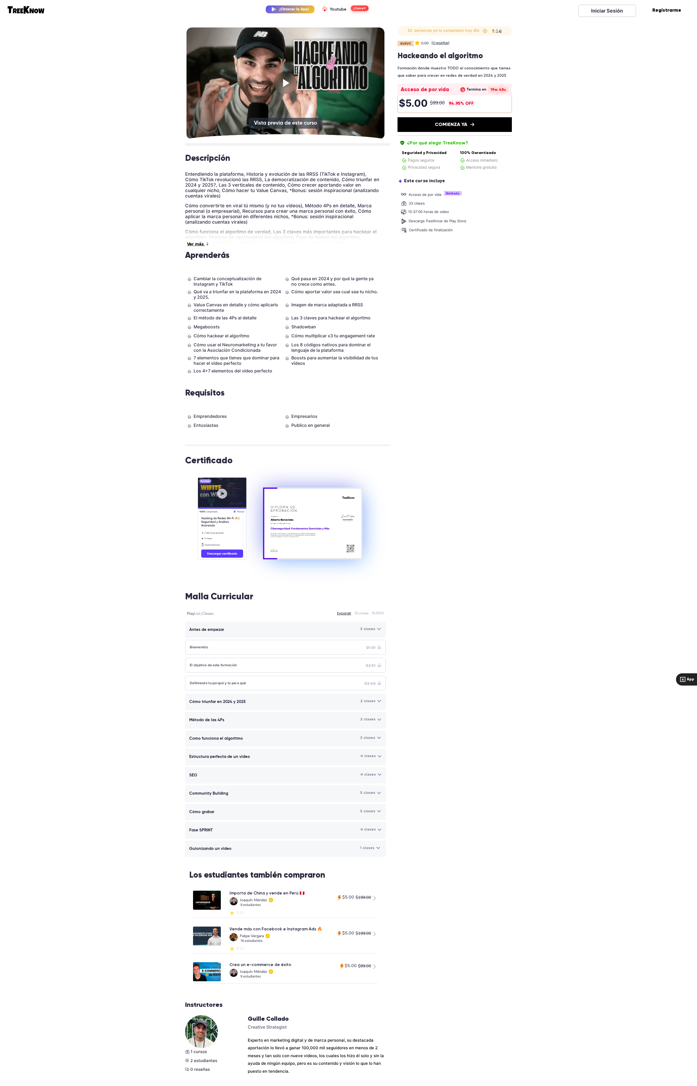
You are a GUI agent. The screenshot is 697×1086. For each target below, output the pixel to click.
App (689, 679)
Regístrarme (666, 10)
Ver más (196, 244)
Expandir (344, 613)
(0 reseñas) (441, 43)
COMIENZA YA (451, 124)
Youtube (337, 9)
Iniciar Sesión (607, 11)
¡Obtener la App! (294, 9)
